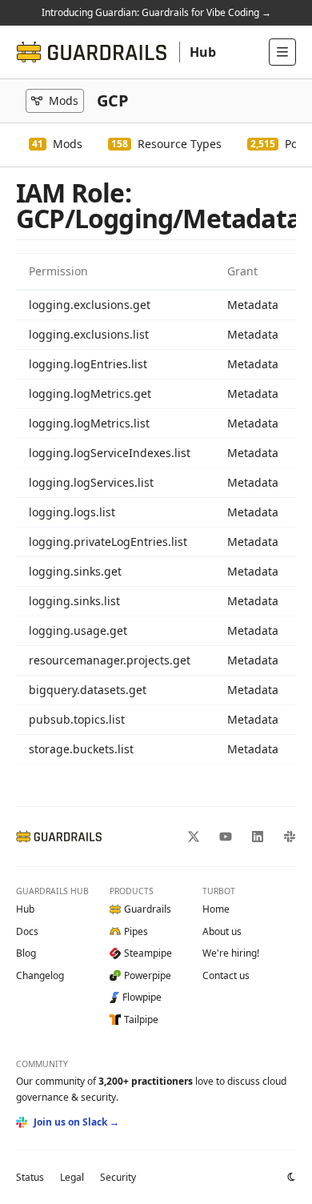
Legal (72, 1177)
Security (118, 1177)
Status (30, 1177)
